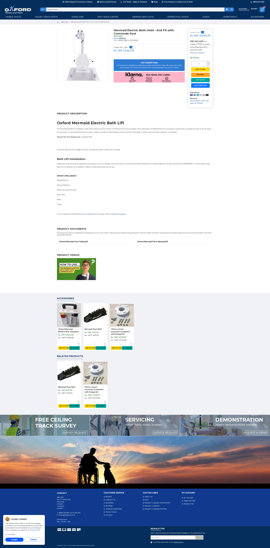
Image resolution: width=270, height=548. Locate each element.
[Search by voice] (226, 9)
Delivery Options (197, 52)
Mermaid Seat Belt (93, 329)
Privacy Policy (35, 530)
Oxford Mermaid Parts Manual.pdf (152, 241)
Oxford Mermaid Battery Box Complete (68, 330)
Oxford (122, 38)
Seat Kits (113, 214)
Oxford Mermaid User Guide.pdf (73, 241)
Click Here (91, 214)
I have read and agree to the (168, 542)
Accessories (122, 214)
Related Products (70, 356)
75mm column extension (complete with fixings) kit (120, 331)
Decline (33, 539)
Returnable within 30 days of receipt (199, 102)
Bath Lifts (64, 22)
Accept (14, 539)
